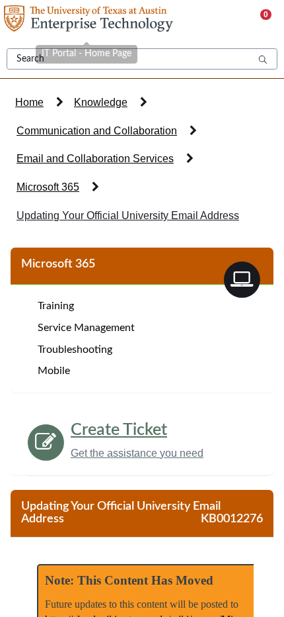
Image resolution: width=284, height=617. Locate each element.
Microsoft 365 (48, 187)
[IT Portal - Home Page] (86, 20)
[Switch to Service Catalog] (242, 278)
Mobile (54, 370)
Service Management (86, 327)
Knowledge (100, 102)
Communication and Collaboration (97, 130)
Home (29, 102)
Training (56, 306)
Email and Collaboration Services (95, 158)
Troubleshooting (75, 349)
